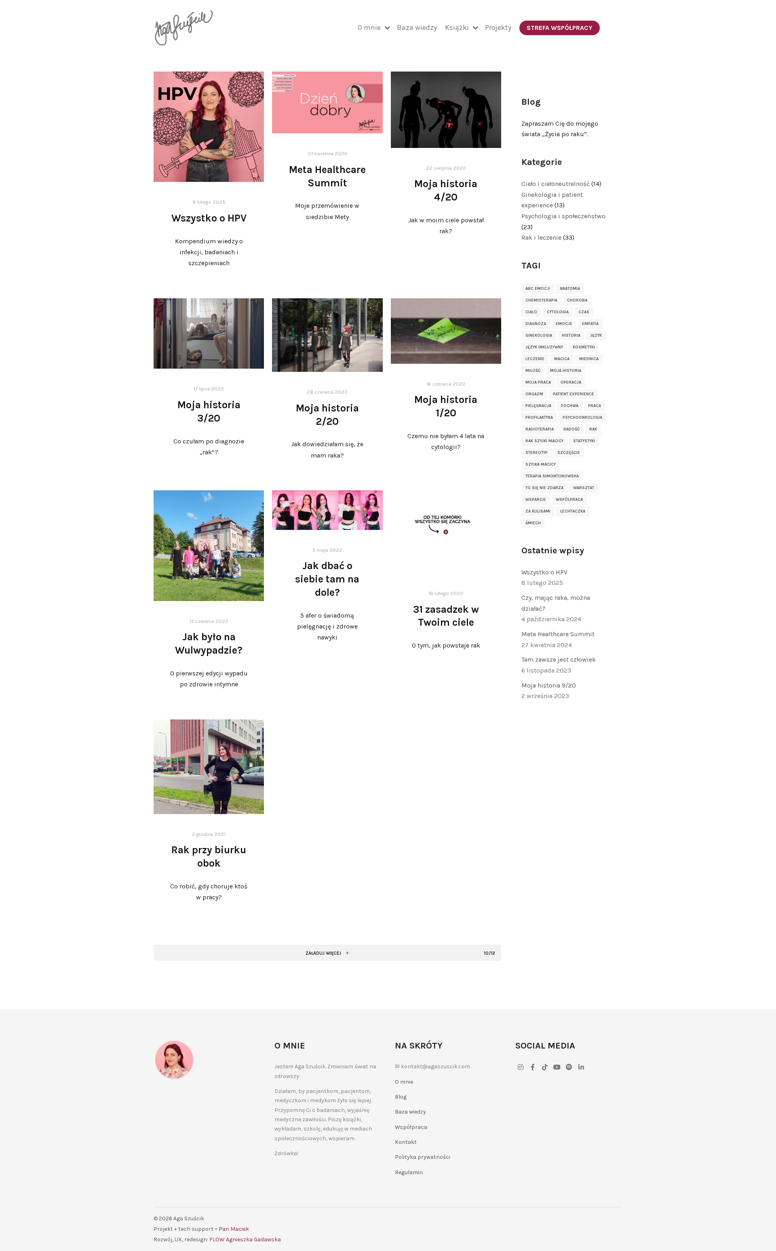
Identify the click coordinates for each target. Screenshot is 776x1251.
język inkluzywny (544, 347)
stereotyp (536, 452)
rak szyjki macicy (544, 441)
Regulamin (409, 1172)
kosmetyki (584, 347)
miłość (532, 370)
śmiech (533, 523)
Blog (401, 1096)
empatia (590, 323)
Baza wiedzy (410, 1111)
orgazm (534, 394)
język (596, 335)
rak (593, 429)
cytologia (558, 312)
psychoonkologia (582, 417)
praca (594, 405)
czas (583, 312)
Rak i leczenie (541, 237)
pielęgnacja (538, 405)
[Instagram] (520, 1067)
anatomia (570, 288)
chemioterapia (541, 300)
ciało (531, 312)
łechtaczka (572, 511)
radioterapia (539, 429)
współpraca (569, 499)
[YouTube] (557, 1067)
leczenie (534, 359)
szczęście (568, 452)
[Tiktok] (545, 1067)
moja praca (538, 382)
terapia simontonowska (552, 476)
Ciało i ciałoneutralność (555, 184)
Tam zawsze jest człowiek (558, 659)
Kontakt (406, 1142)
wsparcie (535, 499)
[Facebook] (532, 1067)
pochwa (569, 405)
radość (571, 429)
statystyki (584, 441)
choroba (577, 300)
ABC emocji (537, 288)
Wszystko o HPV (209, 218)
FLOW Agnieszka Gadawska (245, 1239)
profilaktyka (539, 417)
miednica (589, 359)
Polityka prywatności (422, 1157)
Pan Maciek (234, 1229)
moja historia (565, 370)
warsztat (583, 487)
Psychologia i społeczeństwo (563, 216)
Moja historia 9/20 (548, 685)
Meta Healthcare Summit (558, 634)
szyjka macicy (540, 464)
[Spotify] (569, 1067)
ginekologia (538, 335)
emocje (564, 323)
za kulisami (537, 511)
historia (571, 335)
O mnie (404, 1081)
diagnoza (535, 323)
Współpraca (411, 1127)
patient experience (573, 394)
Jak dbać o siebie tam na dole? (327, 579)
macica (561, 359)
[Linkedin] (581, 1067)
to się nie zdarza (544, 487)
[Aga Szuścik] (184, 27)
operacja (571, 382)
